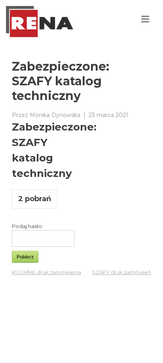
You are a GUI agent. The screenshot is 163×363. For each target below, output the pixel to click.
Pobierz (25, 256)
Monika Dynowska (55, 115)
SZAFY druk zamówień (121, 272)
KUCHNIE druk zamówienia (46, 272)
